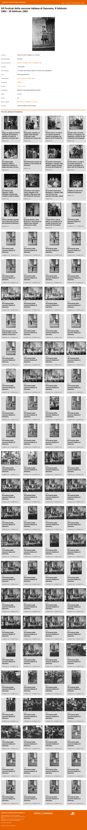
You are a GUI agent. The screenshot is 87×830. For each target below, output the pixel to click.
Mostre (82, 3)
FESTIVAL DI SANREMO (24, 102)
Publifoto (19, 82)
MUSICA (34, 102)
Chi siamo (68, 3)
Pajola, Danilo (31, 78)
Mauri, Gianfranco (22, 78)
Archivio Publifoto (76, 3)
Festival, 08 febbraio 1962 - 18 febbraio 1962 (29, 63)
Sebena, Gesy (21, 86)
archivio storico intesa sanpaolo (14, 2)
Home (63, 3)
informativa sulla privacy (6, 822)
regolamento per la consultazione (8, 825)
